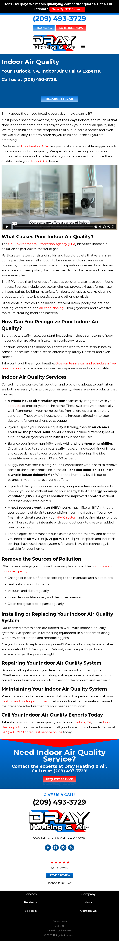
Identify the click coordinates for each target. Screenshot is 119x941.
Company (88, 894)
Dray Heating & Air (35, 146)
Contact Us (88, 911)
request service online (45, 732)
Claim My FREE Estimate (67, 9)
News (88, 902)
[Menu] (83, 46)
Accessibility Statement (59, 930)
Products (30, 902)
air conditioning (51, 308)
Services (31, 894)
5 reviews (62, 867)
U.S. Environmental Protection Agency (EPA (41, 244)
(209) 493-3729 (59, 18)
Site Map (59, 925)
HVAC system (67, 517)
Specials (31, 911)
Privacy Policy (59, 921)
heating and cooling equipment (26, 701)
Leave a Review (59, 875)
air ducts (14, 406)
